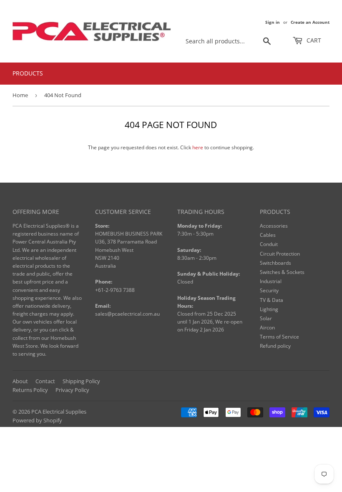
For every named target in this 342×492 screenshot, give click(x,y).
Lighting (269, 309)
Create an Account (310, 22)
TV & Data (271, 300)
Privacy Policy (72, 390)
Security (269, 290)
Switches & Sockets (282, 272)
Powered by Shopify (37, 420)
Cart (313, 40)
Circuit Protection (280, 253)
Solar (266, 318)
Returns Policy (30, 390)
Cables (268, 234)
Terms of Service (279, 336)
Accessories (274, 225)
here (197, 147)
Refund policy (275, 345)
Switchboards (275, 262)
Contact (45, 381)
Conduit (269, 244)
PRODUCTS (28, 73)
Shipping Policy (81, 381)
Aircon (267, 327)
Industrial (271, 281)
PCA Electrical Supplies (58, 411)
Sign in (272, 22)
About (20, 381)
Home (20, 95)
